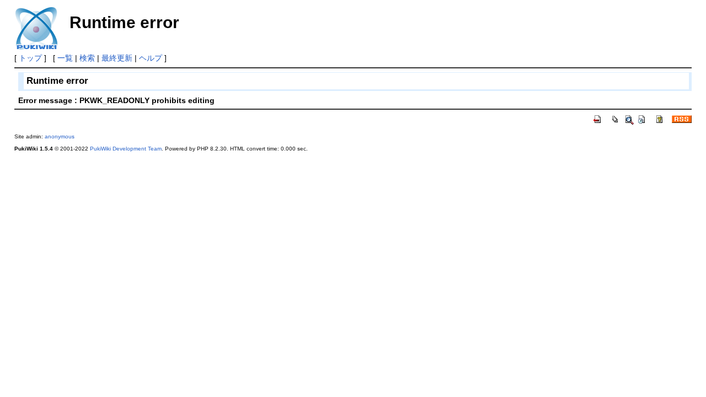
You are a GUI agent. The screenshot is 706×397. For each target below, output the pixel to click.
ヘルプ (150, 57)
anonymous (59, 136)
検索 (87, 57)
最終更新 (116, 57)
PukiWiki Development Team (126, 149)
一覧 (65, 57)
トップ (30, 57)
